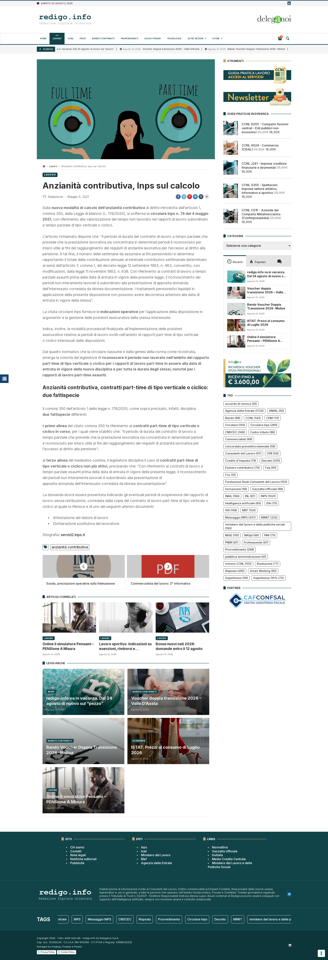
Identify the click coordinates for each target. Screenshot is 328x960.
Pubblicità (77, 863)
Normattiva (220, 847)
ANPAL (276, 411)
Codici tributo (262, 432)
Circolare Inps (263, 425)
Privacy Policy (48, 952)
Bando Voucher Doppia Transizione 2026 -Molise (230, 49)
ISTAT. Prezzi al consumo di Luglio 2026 (165, 750)
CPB (273, 453)
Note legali (78, 855)
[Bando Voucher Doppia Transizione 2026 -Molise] (236, 309)
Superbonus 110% (268, 578)
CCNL (253, 418)
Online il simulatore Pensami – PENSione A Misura (68, 646)
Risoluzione (267, 563)
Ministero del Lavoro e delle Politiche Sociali (230, 865)
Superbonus (236, 578)
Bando (232, 418)
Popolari (260, 262)
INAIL (232, 496)
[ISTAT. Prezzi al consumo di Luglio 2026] (236, 325)
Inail (144, 851)
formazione (236, 489)
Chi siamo (77, 847)
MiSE (232, 535)
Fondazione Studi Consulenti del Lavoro (256, 482)
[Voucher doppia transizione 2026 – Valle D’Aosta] (236, 293)
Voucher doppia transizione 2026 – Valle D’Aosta (145, 49)
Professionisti (256, 542)
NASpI (251, 535)
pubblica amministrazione (245, 556)
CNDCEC (235, 432)
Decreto (270, 460)
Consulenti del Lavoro (243, 453)
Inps (144, 847)
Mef (144, 859)
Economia (139, 741)
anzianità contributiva (69, 547)
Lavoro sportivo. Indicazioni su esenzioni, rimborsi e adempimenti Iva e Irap (125, 646)
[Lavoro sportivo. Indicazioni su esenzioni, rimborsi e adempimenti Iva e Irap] (126, 617)
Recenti (238, 262)
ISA (271, 503)
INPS (268, 496)
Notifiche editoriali (83, 859)
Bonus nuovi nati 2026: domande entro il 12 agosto (179, 646)
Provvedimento (239, 549)
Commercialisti (238, 439)
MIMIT (269, 517)
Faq (270, 467)
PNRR (231, 542)
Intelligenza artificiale (243, 503)
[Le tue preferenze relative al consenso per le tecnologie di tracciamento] (321, 953)
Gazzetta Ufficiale (267, 489)
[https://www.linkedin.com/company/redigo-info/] (289, 3)
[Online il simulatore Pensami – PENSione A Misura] (69, 617)
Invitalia (217, 855)
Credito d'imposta (240, 460)
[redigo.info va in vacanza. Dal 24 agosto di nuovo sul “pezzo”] (236, 276)
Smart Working (263, 571)
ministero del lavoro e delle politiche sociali (255, 526)
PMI (269, 535)
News (51, 692)
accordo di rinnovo (241, 404)
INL (250, 496)
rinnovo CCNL (238, 563)
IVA (231, 510)
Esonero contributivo (242, 467)
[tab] (234, 261)
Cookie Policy (68, 952)
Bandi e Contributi (145, 692)
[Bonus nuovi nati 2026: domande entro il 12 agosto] (182, 617)
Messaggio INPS (240, 517)
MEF (249, 510)
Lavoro (53, 166)
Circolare (235, 425)
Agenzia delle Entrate (244, 411)
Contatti (75, 851)
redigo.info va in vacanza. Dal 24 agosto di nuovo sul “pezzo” (79, 701)
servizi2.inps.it (73, 534)
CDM (272, 418)
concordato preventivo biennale (250, 446)
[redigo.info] (65, 19)
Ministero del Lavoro (155, 855)
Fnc (230, 475)
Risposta (234, 571)
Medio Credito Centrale (229, 859)
